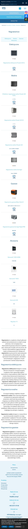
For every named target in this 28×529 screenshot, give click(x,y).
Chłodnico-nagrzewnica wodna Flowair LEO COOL (14, 94)
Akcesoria (14, 40)
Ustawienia (18, 526)
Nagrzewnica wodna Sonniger (14, 169)
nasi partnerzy (14, 467)
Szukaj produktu (14, 13)
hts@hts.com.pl (14, 496)
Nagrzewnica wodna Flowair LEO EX (14, 120)
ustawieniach (18, 524)
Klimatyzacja (4, 487)
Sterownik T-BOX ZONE (14, 257)
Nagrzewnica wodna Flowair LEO (14, 145)
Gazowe (21, 38)
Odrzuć (11, 526)
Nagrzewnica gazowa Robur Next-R (14, 202)
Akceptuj (4, 526)
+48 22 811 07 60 (14, 505)
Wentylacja (18, 25)
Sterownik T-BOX (14, 278)
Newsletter (14, 21)
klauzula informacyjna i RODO (14, 476)
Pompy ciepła (4, 485)
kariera (14, 469)
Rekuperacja (4, 488)
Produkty (13, 25)
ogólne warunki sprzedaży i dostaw (14, 474)
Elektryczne (8, 38)
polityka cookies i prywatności (14, 473)
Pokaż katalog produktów (14, 17)
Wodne (15, 38)
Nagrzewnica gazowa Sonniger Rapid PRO (14, 227)
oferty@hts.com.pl (13, 4)
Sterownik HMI (14, 300)
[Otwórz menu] (25, 8)
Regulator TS (14, 321)
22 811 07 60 (13, 1)
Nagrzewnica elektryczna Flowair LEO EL (14, 63)
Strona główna (8, 25)
